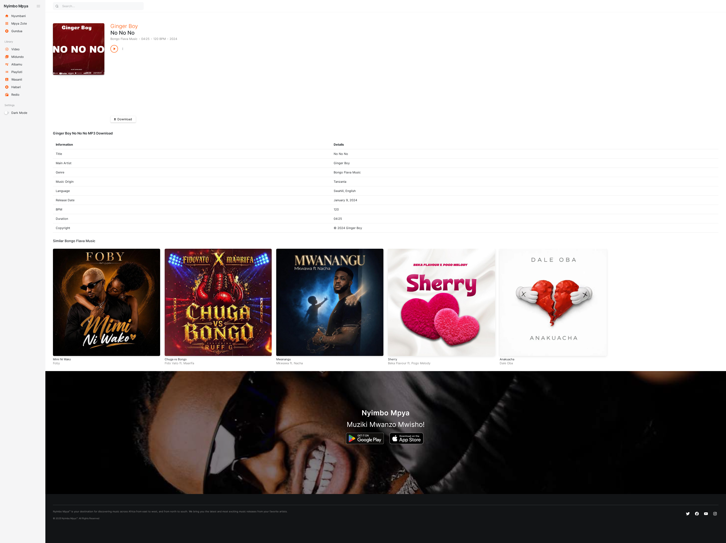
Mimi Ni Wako (62, 359)
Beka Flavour (397, 363)
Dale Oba (506, 363)
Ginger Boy (124, 26)
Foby (56, 363)
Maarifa (188, 363)
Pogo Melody (420, 363)
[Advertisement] (223, 82)
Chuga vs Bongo (176, 359)
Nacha (298, 363)
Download (124, 119)
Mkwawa (282, 363)
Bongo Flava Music (123, 39)
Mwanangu (283, 359)
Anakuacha (507, 359)
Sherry (392, 359)
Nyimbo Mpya (16, 6)
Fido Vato (171, 363)
